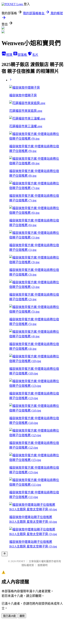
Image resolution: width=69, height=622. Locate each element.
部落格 (23, 54)
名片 (35, 54)
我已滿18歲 (9, 615)
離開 (22, 615)
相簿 (9, 54)
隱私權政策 (27, 565)
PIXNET (20, 561)
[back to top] (5, 554)
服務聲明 (43, 565)
